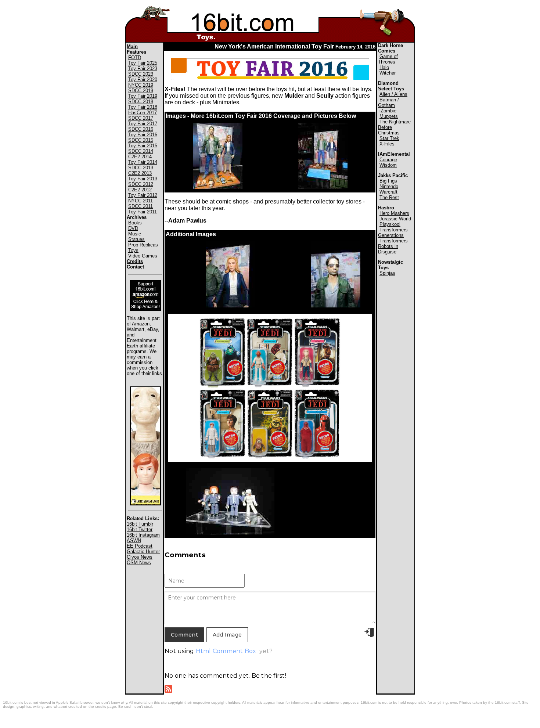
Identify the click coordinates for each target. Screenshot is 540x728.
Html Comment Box (226, 651)
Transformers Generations (393, 232)
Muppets (388, 116)
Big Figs (388, 181)
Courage (388, 159)
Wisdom (388, 165)
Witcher (387, 73)
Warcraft (388, 192)
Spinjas (387, 273)
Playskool (389, 224)
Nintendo (388, 186)
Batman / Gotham (388, 102)
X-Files (387, 144)
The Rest (389, 197)
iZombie (387, 110)
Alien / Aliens (393, 94)
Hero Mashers (394, 213)
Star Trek (389, 138)
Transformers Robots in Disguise (393, 246)
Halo (384, 67)
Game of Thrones (388, 59)
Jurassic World (395, 218)
